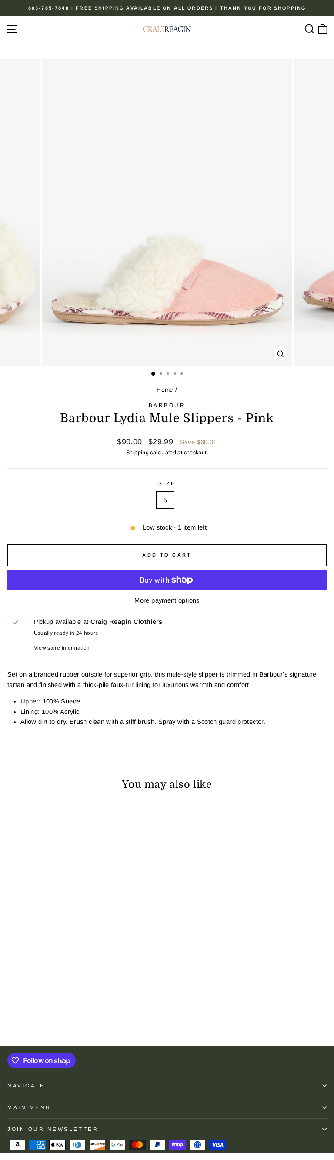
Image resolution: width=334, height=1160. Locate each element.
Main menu (29, 1107)
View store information (62, 647)
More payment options (166, 600)
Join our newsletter (52, 1129)
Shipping (137, 453)
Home (165, 390)
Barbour (167, 405)
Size (167, 483)
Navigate (26, 1085)
